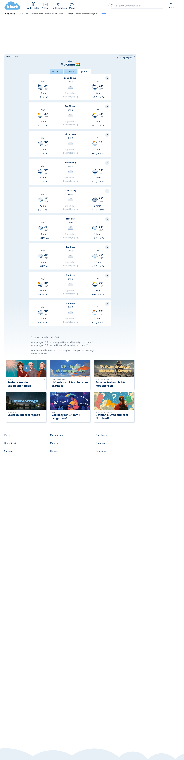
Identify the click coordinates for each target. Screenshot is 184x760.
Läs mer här (102, 14)
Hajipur (54, 451)
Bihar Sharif (10, 443)
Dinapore (100, 443)
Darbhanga (101, 435)
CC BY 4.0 (86, 342)
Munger (54, 443)
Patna (7, 435)
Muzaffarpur (56, 435)
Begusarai (101, 451)
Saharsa (8, 451)
